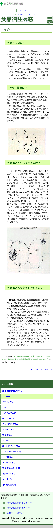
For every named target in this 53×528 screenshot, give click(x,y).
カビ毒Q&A (7, 457)
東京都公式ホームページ (26, 14)
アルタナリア (8, 429)
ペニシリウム (8, 418)
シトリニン (7, 479)
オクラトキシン (9, 473)
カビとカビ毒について (12, 391)
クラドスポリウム (10, 424)
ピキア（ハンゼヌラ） (12, 451)
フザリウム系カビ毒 (11, 468)
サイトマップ (22, 10)
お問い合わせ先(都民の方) (18, 508)
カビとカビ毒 (7, 384)
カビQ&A (6, 396)
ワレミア (6, 407)
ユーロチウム (8, 402)
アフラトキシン (9, 462)
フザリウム (7, 435)
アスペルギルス (9, 413)
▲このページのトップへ (41, 369)
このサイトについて (16, 513)
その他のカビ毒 (9, 484)
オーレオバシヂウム (11, 446)
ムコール (6, 440)
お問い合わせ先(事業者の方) (19, 503)
